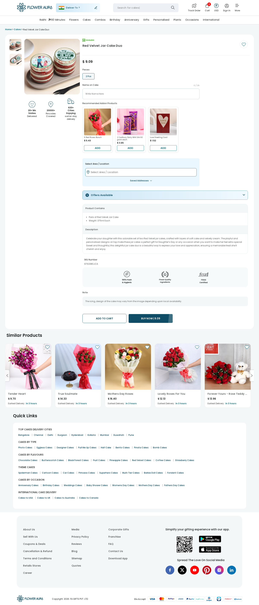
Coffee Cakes (163, 460)
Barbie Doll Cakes (153, 472)
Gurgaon (62, 435)
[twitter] (182, 570)
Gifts (146, 20)
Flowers (74, 20)
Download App (118, 558)
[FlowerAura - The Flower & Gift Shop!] (34, 11)
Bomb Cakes (160, 447)
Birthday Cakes (51, 485)
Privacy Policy (80, 536)
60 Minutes (58, 20)
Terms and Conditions (37, 558)
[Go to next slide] (252, 375)
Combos (100, 20)
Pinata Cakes (141, 447)
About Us (29, 529)
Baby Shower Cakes (97, 485)
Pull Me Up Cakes (87, 447)
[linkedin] (231, 570)
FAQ (110, 544)
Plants (177, 20)
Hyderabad (77, 435)
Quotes (76, 565)
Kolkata (92, 435)
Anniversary (131, 20)
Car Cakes (68, 472)
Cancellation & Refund (37, 551)
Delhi (50, 435)
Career (27, 573)
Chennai (38, 435)
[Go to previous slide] (7, 375)
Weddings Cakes (73, 485)
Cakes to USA (25, 497)
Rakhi (43, 20)
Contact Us (115, 551)
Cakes (87, 20)
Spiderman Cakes (28, 472)
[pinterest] (206, 570)
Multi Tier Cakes (131, 472)
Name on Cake (90, 85)
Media (75, 529)
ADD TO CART (104, 318)
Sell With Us (30, 536)
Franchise (114, 536)
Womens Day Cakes (123, 485)
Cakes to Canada (88, 497)
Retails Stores (32, 565)
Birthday (115, 20)
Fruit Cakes (99, 460)
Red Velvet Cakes (141, 460)
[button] (15, 45)
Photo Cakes (25, 447)
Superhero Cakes (108, 472)
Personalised (161, 20)
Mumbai (104, 435)
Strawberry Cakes (184, 460)
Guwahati (118, 435)
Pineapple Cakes (119, 460)
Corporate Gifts (118, 529)
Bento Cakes (123, 447)
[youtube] (194, 570)
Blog (74, 551)
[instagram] (219, 570)
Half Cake (106, 447)
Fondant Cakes (175, 472)
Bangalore (23, 435)
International (211, 20)
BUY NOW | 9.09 (150, 318)
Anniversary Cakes (28, 485)
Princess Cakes (87, 472)
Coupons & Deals (34, 544)
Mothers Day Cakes (149, 485)
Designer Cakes (65, 447)
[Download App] (210, 541)
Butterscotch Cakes (53, 460)
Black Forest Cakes (78, 460)
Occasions (192, 20)
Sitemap (77, 558)
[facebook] (169, 570)
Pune (131, 435)
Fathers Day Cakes (174, 485)
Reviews (77, 544)
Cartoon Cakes (50, 472)
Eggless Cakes (44, 447)
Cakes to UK (43, 497)
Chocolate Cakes (27, 460)
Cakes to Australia (65, 497)
